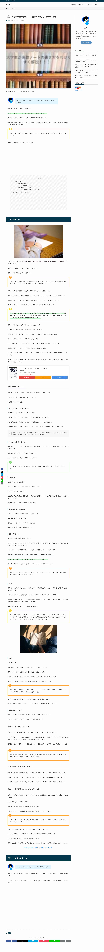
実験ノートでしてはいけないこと (26, 187)
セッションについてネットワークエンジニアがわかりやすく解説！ (85, 60)
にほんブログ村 (78, 90)
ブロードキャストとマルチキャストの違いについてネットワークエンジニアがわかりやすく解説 (85, 66)
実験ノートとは (19, 181)
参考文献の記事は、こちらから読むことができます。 (38, 847)
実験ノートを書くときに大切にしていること (28, 189)
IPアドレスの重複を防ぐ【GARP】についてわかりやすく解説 (86, 76)
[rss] (97, 1)
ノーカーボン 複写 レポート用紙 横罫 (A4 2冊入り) (33, 368)
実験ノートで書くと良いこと (24, 185)
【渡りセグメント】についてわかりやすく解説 (85, 56)
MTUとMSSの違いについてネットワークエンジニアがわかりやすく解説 (86, 71)
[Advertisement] (38, 159)
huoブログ (10, 4)
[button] (11, 941)
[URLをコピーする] (65, 941)
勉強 (9, 20)
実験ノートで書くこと (23, 183)
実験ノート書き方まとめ (21, 192)
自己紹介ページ (86, 42)
